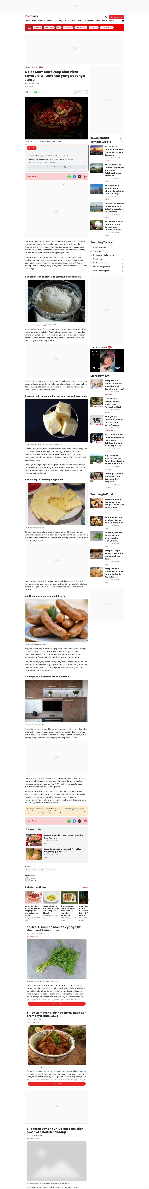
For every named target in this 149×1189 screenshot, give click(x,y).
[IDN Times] (31, 16)
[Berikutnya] (88, 1003)
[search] (106, 17)
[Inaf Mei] (27, 879)
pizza (36, 241)
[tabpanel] (57, 161)
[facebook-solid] (74, 176)
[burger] (123, 21)
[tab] (32, 148)
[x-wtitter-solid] (79, 176)
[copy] (85, 177)
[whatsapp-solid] (69, 176)
